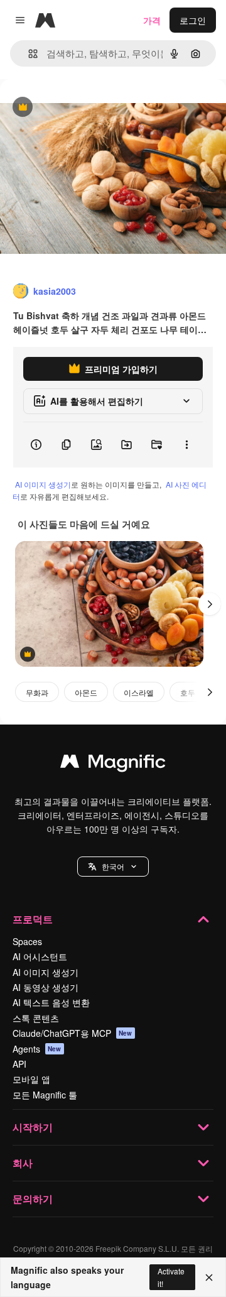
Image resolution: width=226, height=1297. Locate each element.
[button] (113, 866)
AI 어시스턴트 (40, 956)
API (19, 1064)
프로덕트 (33, 919)
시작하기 (33, 1127)
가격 (152, 20)
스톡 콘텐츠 (36, 1018)
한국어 (113, 866)
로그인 (193, 20)
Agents (37, 1049)
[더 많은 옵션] (186, 444)
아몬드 (86, 692)
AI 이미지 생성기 (43, 484)
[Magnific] (113, 764)
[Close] (209, 1277)
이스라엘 (139, 692)
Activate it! (171, 1277)
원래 (72, 107)
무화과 (37, 692)
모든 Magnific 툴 (45, 1094)
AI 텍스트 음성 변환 (51, 1002)
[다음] (209, 604)
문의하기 (33, 1198)
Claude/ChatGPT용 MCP (72, 1033)
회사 (23, 1163)
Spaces (27, 941)
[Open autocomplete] (28, 53)
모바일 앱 (31, 1079)
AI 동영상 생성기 (45, 987)
